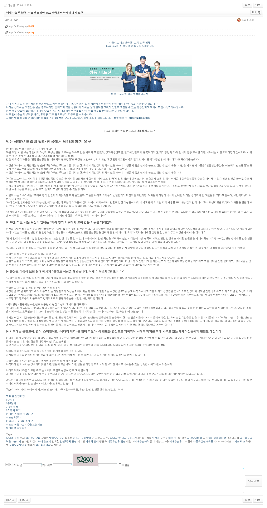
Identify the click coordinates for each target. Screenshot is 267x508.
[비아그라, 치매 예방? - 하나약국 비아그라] (10, 499)
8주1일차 (11, 403)
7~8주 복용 (12, 406)
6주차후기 (11, 399)
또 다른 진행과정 (15, 396)
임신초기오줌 (32, 437)
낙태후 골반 (12, 437)
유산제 (155, 437)
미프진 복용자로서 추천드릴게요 (24, 424)
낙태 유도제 (44, 441)
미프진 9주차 (13, 417)
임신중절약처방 (217, 437)
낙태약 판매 (92, 441)
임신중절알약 (42, 445)
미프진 (172, 437)
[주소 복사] (256, 12)
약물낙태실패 (56, 437)
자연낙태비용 (194, 437)
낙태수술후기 (176, 441)
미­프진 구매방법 (81, 437)
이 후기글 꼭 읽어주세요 (19, 421)
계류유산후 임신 (116, 441)
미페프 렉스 (238, 441)
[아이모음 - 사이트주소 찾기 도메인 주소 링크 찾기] (24, 499)
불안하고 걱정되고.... (17, 428)
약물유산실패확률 (203, 441)
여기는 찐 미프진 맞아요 (19, 413)
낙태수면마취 (141, 441)
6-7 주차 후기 (13, 410)
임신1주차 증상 (68, 441)
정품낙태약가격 (18, 445)
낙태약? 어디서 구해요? (122, 437)
